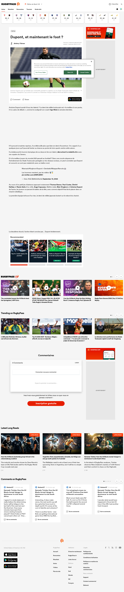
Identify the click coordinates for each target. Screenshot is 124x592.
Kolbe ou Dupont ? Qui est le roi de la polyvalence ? (57, 255)
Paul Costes (66, 185)
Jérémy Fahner (19, 43)
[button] (20, 452)
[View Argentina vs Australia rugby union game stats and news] (114, 18)
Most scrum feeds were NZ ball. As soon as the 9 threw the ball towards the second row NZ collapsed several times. (76, 502)
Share (27, 99)
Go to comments (10, 519)
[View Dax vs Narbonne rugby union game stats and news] (42, 18)
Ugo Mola (53, 110)
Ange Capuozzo (40, 187)
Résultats (11, 9)
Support (85, 577)
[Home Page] (10, 4)
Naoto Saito (21, 187)
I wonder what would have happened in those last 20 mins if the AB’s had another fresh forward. (108, 503)
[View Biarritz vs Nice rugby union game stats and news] (6, 18)
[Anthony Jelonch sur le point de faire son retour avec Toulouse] (38, 245)
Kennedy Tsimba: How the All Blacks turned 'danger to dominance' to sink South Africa (15, 493)
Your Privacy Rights (40, 72)
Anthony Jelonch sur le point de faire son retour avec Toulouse (38, 255)
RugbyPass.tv (72, 555)
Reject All (70, 72)
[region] (62, 68)
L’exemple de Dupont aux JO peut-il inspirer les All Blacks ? (76, 255)
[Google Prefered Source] (74, 99)
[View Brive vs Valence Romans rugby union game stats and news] (90, 18)
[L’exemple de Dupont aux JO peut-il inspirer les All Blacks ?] (76, 245)
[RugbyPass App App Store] (22, 554)
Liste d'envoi (72, 559)
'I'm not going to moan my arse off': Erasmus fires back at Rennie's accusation (77, 492)
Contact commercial (89, 581)
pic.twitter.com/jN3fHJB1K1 (32, 175)
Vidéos (55, 567)
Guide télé (38, 9)
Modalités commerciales (87, 568)
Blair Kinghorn (62, 187)
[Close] (91, 61)
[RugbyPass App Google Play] (22, 560)
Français (71, 583)
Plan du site (56, 571)
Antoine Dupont (76, 187)
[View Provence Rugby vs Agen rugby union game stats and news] (78, 18)
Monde (70, 575)
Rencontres (20, 9)
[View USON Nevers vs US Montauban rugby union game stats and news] (66, 18)
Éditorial (86, 585)
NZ (69, 579)
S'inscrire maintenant (74, 551)
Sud (69, 571)
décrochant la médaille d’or (67, 152)
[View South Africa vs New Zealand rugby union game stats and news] (102, 18)
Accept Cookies (85, 72)
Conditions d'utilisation (90, 557)
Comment (16, 99)
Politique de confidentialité (88, 553)
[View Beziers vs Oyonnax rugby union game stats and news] (30, 18)
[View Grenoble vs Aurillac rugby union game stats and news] (54, 18)
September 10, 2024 (50, 179)
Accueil (55, 551)
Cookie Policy (69, 67)
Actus (3, 9)
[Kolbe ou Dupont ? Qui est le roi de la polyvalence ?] (57, 245)
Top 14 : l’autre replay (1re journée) (19, 255)
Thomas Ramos (56, 185)
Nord (69, 567)
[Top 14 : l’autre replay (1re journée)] (19, 245)
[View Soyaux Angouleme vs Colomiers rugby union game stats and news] (18, 18)
